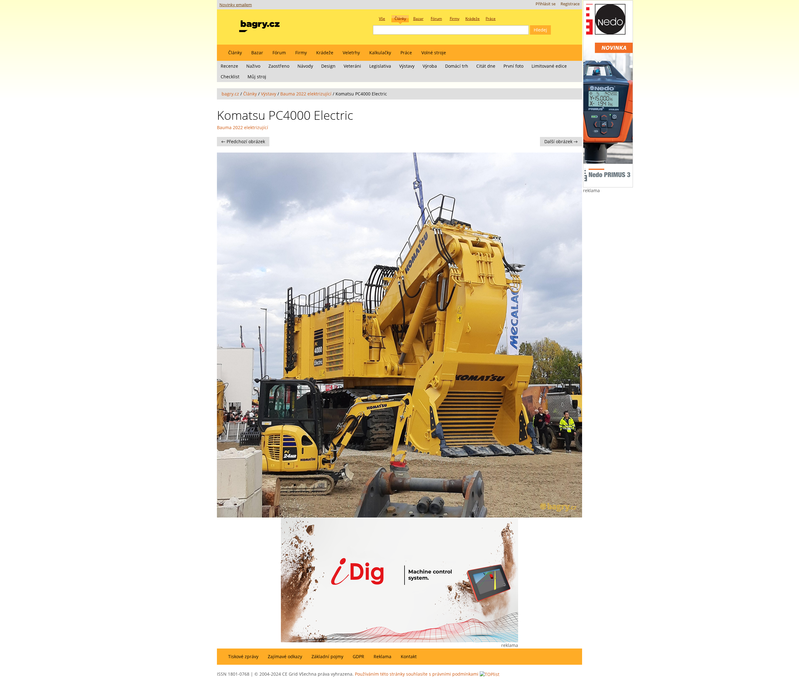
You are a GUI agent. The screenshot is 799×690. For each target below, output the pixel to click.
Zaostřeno (278, 66)
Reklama (382, 656)
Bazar (257, 53)
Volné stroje (433, 53)
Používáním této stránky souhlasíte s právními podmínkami (416, 674)
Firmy (301, 53)
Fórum (279, 53)
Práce (406, 53)
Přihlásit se (546, 4)
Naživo (253, 66)
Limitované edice (549, 66)
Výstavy (406, 66)
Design (328, 66)
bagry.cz (230, 94)
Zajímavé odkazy (285, 656)
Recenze (229, 66)
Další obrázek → (561, 141)
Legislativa (380, 66)
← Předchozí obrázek (243, 141)
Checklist (230, 77)
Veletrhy (351, 53)
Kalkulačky (380, 53)
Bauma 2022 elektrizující (305, 94)
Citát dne (485, 66)
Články (235, 53)
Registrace (570, 4)
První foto (513, 66)
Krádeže (324, 53)
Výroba (430, 66)
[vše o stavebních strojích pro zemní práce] (259, 25)
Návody (305, 66)
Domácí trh (456, 66)
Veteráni (352, 66)
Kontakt (409, 656)
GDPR (358, 656)
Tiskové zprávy (243, 656)
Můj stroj (257, 77)
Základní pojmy (327, 656)
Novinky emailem (235, 4)
